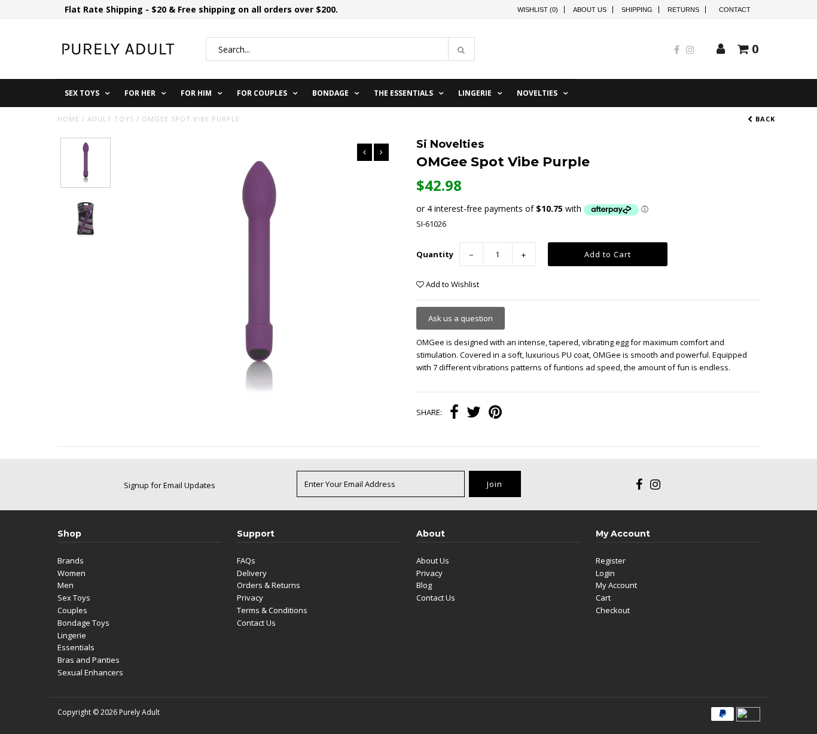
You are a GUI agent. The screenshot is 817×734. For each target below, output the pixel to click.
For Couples (262, 93)
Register (611, 560)
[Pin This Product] (495, 413)
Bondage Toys (83, 622)
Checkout (613, 610)
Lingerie (475, 93)
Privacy (250, 597)
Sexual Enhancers (90, 672)
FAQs (246, 560)
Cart (603, 597)
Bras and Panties (88, 659)
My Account (616, 585)
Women (71, 573)
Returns (683, 9)
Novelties (537, 93)
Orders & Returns (268, 585)
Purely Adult (139, 712)
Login (605, 573)
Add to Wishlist (451, 284)
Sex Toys (82, 93)
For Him (196, 93)
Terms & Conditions (272, 610)
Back (764, 118)
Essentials (75, 647)
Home (68, 118)
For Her (140, 93)
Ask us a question (460, 318)
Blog (424, 585)
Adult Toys (110, 118)
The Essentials (403, 93)
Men (65, 585)
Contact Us (256, 622)
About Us (589, 9)
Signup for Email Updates (169, 485)
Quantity (434, 254)
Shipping (637, 9)
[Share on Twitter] (474, 413)
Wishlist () (537, 9)
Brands (70, 560)
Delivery (252, 573)
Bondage (330, 93)
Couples (72, 610)
